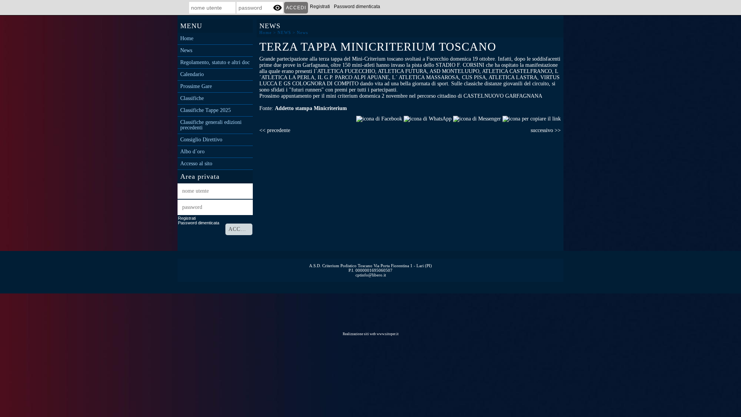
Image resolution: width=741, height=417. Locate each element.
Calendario (192, 74)
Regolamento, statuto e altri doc (215, 62)
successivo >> (546, 130)
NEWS (284, 32)
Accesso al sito (196, 163)
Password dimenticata (357, 6)
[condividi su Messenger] (477, 118)
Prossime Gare (196, 86)
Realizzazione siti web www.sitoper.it (371, 334)
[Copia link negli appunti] (531, 118)
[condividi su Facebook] (379, 118)
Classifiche (192, 98)
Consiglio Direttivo (201, 139)
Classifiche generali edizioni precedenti (211, 125)
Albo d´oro (192, 151)
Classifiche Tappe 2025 (205, 110)
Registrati (320, 6)
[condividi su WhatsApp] (428, 118)
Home (186, 38)
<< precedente (274, 130)
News (186, 50)
